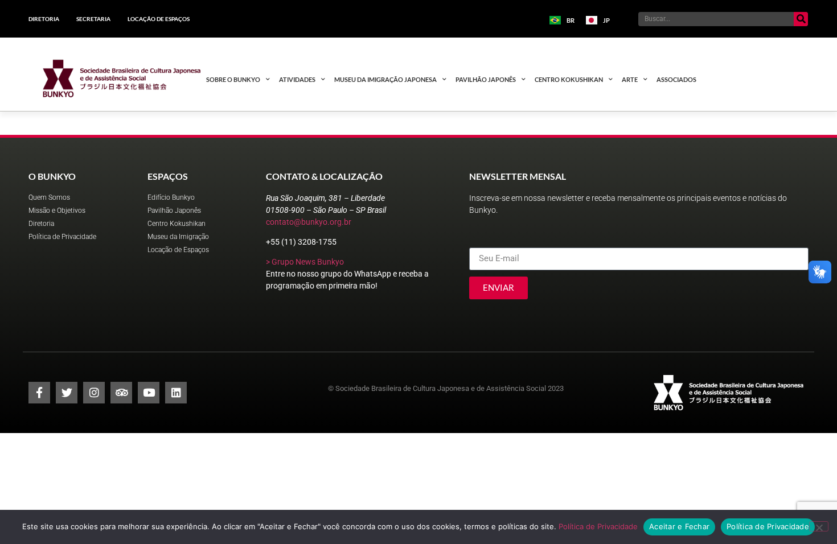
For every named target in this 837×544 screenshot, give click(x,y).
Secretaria (93, 18)
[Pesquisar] (801, 19)
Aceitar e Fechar (679, 526)
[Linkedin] (176, 392)
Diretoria (43, 18)
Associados (676, 79)
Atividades (297, 79)
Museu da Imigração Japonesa (385, 79)
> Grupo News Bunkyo (305, 261)
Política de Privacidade (598, 526)
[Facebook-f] (39, 392)
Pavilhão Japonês (486, 79)
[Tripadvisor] (121, 392)
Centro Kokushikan (569, 79)
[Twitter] (66, 392)
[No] (818, 526)
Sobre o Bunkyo (233, 79)
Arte (630, 79)
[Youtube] (148, 392)
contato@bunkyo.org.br (308, 221)
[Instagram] (94, 392)
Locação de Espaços (159, 18)
